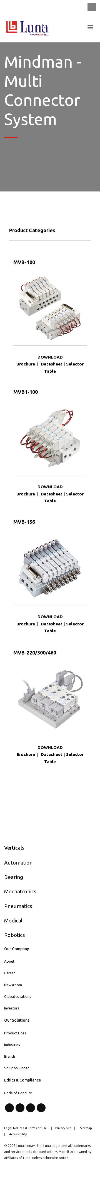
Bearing (13, 877)
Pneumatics (18, 906)
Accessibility (18, 1134)
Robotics (14, 935)
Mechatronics (20, 891)
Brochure (25, 364)
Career (9, 973)
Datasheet (51, 364)
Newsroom (13, 985)
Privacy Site (63, 1128)
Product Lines (15, 1033)
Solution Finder (16, 1068)
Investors (11, 1008)
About (9, 961)
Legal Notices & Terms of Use (25, 1128)
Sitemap (86, 1128)
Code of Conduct (18, 1093)
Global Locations (17, 996)
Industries (12, 1045)
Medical (13, 920)
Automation (18, 863)
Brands (10, 1056)
